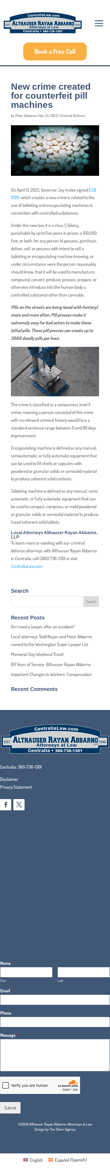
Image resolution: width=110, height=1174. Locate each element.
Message (9, 1035)
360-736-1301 (30, 767)
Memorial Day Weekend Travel (37, 654)
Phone (5, 1013)
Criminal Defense (72, 115)
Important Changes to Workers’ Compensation (51, 674)
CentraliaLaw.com (26, 566)
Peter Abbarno (26, 115)
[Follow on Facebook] (5, 804)
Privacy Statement (16, 787)
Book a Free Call (55, 51)
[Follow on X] (19, 804)
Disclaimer (9, 779)
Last (60, 980)
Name (6, 963)
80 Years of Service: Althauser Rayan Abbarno (51, 664)
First (3, 980)
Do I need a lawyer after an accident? (43, 626)
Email (6, 990)
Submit (10, 1108)
